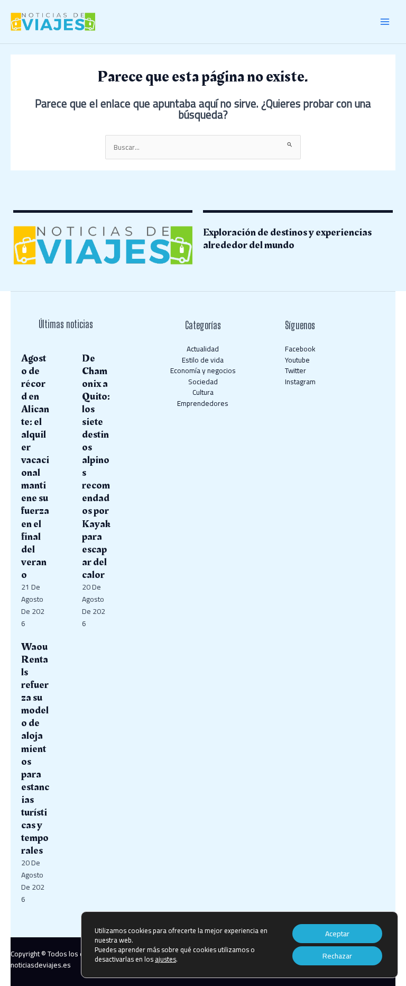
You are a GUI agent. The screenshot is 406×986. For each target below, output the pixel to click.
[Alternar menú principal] (385, 22)
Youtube (297, 360)
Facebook (300, 349)
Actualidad (203, 349)
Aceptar (337, 933)
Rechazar (337, 956)
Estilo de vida (203, 360)
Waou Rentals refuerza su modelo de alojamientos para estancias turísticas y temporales (35, 748)
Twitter (295, 370)
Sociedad (203, 381)
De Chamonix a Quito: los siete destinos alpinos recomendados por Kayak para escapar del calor (96, 466)
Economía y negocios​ (203, 370)
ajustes (165, 959)
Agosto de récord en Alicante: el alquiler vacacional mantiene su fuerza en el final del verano (35, 466)
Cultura (203, 392)
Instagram (300, 381)
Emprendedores (202, 403)
